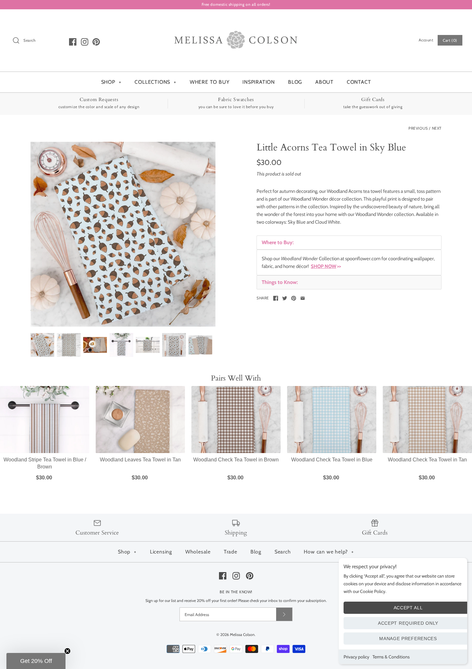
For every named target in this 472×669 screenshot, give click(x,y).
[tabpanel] (349, 262)
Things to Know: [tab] (280, 282)
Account (426, 40)
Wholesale (198, 552)
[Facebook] (72, 42)
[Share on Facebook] (275, 298)
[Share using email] (302, 298)
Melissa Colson (242, 634)
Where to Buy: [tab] (278, 242)
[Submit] (284, 614)
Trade (230, 552)
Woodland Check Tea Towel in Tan (427, 459)
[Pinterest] (96, 42)
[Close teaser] (67, 651)
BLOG (295, 82)
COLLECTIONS (155, 82)
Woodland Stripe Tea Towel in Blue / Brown (45, 463)
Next (436, 128)
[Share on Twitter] (284, 298)
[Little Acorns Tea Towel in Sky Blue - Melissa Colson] (123, 234)
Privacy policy (356, 657)
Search (283, 552)
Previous (418, 128)
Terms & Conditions (391, 657)
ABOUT (324, 82)
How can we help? (329, 552)
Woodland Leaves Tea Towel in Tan (140, 459)
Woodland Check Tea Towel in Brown (236, 459)
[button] (36, 661)
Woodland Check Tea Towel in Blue (331, 459)
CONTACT (359, 82)
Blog (255, 552)
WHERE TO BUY (210, 82)
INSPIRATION (258, 82)
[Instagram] (84, 42)
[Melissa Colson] (236, 19)
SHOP (111, 82)
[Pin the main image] (293, 298)
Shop (127, 552)
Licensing (161, 552)
